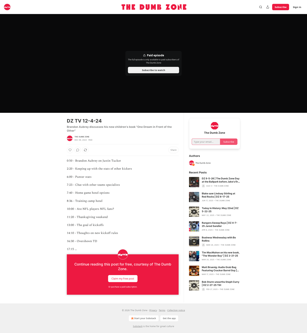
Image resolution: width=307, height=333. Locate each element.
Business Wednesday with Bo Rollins (219, 239)
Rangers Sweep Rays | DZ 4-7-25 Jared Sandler (219, 224)
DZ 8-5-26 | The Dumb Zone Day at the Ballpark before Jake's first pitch (221, 180)
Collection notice (176, 310)
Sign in (297, 7)
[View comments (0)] (78, 150)
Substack (137, 326)
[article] (214, 182)
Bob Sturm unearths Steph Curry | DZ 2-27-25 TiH (220, 283)
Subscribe (281, 7)
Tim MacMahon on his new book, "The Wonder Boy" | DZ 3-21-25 (221, 254)
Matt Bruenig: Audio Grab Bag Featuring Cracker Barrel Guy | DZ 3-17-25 (219, 269)
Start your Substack (145, 318)
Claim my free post (122, 278)
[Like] (70, 150)
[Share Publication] (267, 7)
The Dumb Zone (82, 137)
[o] (194, 182)
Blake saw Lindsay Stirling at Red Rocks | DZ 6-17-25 (218, 195)
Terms (162, 310)
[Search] (260, 7)
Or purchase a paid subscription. (122, 286)
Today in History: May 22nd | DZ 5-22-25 (220, 210)
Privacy (153, 310)
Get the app (169, 318)
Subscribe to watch (153, 70)
